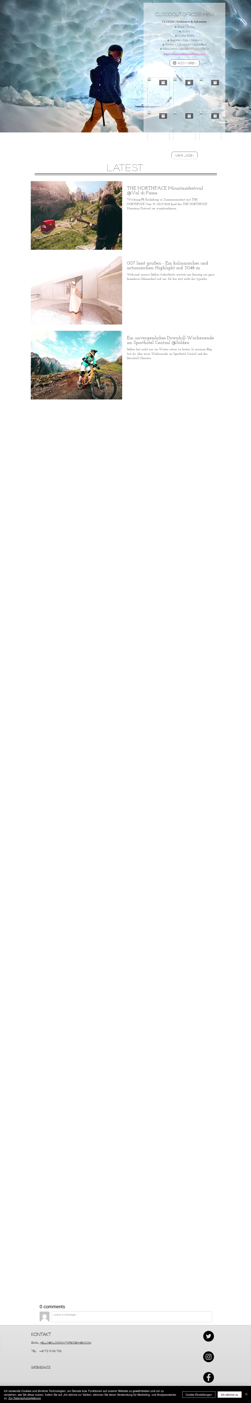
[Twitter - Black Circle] (208, 1336)
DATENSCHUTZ (40, 1367)
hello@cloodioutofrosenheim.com (65, 1342)
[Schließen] (246, 1394)
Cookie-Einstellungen (199, 1395)
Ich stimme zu (229, 1395)
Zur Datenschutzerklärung (24, 1398)
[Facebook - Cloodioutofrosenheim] (208, 1377)
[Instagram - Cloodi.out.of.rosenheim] (208, 1356)
